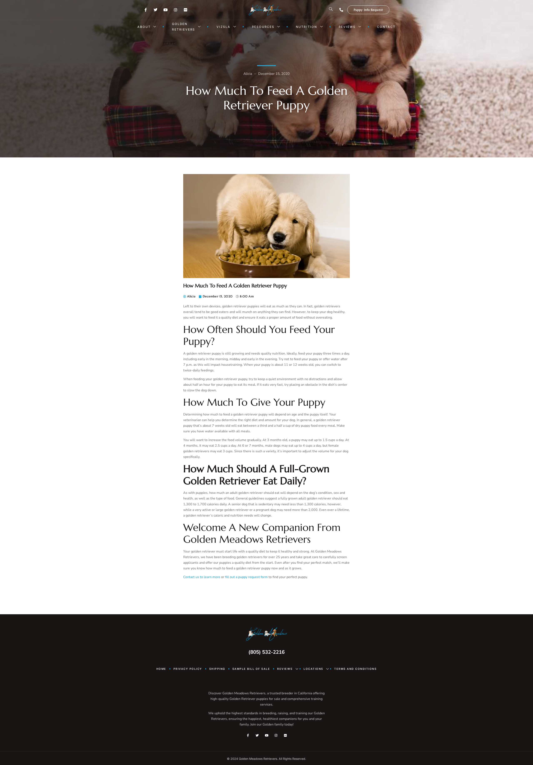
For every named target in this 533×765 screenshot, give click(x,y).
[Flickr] (185, 10)
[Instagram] (175, 10)
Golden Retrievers (183, 26)
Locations (313, 668)
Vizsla (223, 26)
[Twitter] (155, 10)
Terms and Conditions (355, 668)
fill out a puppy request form (246, 577)
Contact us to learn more (201, 577)
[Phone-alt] (341, 10)
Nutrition (306, 26)
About (144, 26)
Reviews (347, 26)
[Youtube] (165, 10)
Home (161, 668)
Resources (263, 26)
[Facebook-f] (145, 10)
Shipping (217, 668)
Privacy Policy (187, 668)
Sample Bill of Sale (251, 668)
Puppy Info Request (368, 10)
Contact (386, 26)
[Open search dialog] (331, 10)
